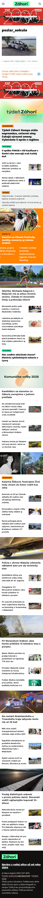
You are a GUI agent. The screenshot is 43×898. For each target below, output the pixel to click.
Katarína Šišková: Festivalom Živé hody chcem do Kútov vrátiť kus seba (21, 484)
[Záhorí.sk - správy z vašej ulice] (21, 3)
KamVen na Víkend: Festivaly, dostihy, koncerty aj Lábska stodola (18, 240)
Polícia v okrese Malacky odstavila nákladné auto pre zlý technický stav (21, 565)
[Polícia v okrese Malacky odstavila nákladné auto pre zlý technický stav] (21, 548)
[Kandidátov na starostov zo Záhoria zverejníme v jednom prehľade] (21, 377)
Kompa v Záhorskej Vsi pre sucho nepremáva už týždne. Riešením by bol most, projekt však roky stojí (14, 841)
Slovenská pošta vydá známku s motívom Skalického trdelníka (12, 309)
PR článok (7, 146)
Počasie (6, 192)
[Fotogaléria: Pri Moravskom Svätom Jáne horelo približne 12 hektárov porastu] (35, 591)
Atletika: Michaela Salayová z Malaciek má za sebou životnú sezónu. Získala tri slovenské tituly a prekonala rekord (19, 295)
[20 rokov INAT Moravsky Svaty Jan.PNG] (21, 16)
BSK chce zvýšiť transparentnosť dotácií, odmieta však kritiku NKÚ (13, 731)
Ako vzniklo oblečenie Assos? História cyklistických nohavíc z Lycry (20, 357)
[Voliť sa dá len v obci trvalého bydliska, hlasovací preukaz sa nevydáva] (35, 167)
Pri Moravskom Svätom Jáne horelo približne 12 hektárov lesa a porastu (21, 643)
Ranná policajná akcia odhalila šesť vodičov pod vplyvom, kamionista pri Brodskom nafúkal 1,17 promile (13, 526)
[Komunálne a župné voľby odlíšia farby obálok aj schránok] (35, 512)
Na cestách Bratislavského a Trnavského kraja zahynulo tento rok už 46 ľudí (20, 719)
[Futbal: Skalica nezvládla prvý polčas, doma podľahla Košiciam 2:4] (35, 683)
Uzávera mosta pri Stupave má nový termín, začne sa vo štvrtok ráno (14, 444)
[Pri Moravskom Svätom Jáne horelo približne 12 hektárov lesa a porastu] (21, 626)
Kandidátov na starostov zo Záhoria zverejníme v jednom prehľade (18, 394)
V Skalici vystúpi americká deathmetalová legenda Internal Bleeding (16, 254)
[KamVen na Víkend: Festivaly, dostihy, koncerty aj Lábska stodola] (21, 219)
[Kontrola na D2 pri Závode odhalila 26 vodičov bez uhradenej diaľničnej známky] (35, 498)
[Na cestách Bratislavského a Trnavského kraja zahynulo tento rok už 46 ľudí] (21, 702)
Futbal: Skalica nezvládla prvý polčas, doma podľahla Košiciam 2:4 (13, 682)
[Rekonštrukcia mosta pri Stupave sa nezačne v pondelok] (35, 812)
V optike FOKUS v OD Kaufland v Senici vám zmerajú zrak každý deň (20, 153)
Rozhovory (7, 478)
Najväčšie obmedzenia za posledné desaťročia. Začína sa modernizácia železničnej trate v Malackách (13, 746)
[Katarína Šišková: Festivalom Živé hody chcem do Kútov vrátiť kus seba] (21, 463)
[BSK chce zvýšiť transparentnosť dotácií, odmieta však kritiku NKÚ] (35, 731)
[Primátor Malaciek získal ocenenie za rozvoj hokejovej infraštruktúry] (35, 671)
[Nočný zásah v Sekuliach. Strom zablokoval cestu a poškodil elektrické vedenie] (35, 182)
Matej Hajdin (20, 61)
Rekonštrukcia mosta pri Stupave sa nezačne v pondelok (13, 812)
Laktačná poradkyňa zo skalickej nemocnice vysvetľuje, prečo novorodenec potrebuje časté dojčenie (12, 323)
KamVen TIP (6, 234)
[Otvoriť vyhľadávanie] (39, 4)
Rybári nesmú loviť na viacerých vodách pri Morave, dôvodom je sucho (14, 761)
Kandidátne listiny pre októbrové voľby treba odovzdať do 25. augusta (13, 578)
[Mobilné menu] (3, 4)
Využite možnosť (16, 876)
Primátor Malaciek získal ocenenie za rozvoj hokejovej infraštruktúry (13, 670)
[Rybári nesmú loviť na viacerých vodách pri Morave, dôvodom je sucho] (35, 761)
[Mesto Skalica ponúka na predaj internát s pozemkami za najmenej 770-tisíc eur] (35, 657)
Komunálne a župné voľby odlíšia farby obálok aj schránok (13, 512)
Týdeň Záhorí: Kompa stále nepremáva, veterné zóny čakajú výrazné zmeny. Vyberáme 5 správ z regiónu (20, 135)
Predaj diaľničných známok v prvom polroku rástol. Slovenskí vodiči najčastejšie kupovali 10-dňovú (21, 798)
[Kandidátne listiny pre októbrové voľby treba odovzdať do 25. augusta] (35, 578)
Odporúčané (7, 126)
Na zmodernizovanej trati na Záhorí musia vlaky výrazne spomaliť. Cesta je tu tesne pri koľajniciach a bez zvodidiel (14, 409)
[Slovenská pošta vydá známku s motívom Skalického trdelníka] (35, 309)
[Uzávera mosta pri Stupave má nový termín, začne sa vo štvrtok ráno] (35, 444)
